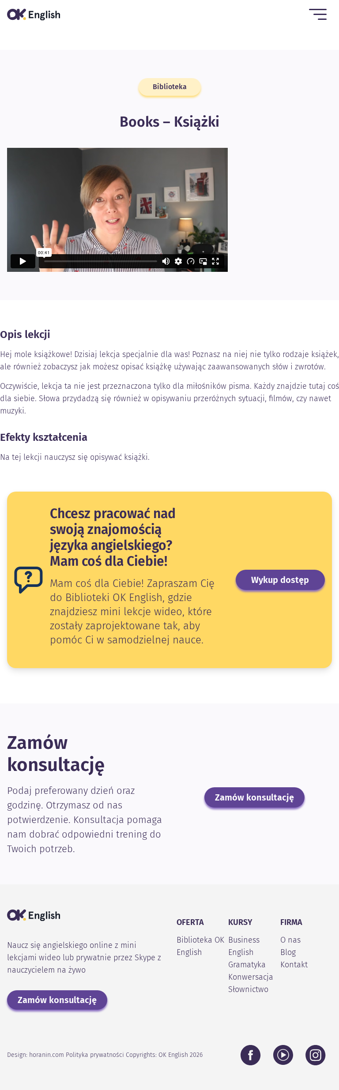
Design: (35, 1055)
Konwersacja (250, 977)
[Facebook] (251, 1055)
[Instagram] (315, 1055)
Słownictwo (248, 989)
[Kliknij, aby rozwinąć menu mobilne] (318, 14)
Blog (288, 952)
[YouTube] (283, 1055)
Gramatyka (247, 965)
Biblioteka (170, 87)
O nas (290, 940)
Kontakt (294, 965)
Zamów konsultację (254, 797)
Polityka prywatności (95, 1055)
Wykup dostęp (280, 580)
